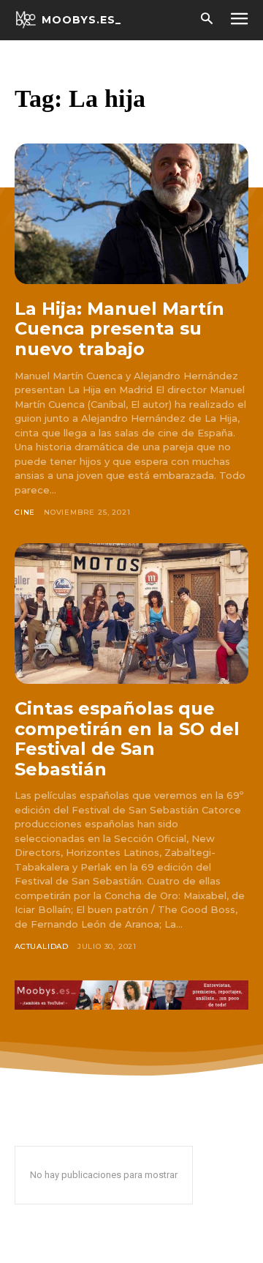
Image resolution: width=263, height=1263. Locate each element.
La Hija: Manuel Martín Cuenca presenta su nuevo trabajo (119, 328)
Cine (25, 512)
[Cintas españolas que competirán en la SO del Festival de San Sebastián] (131, 613)
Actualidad (42, 946)
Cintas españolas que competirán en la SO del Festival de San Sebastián (127, 739)
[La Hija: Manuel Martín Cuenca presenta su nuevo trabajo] (131, 214)
